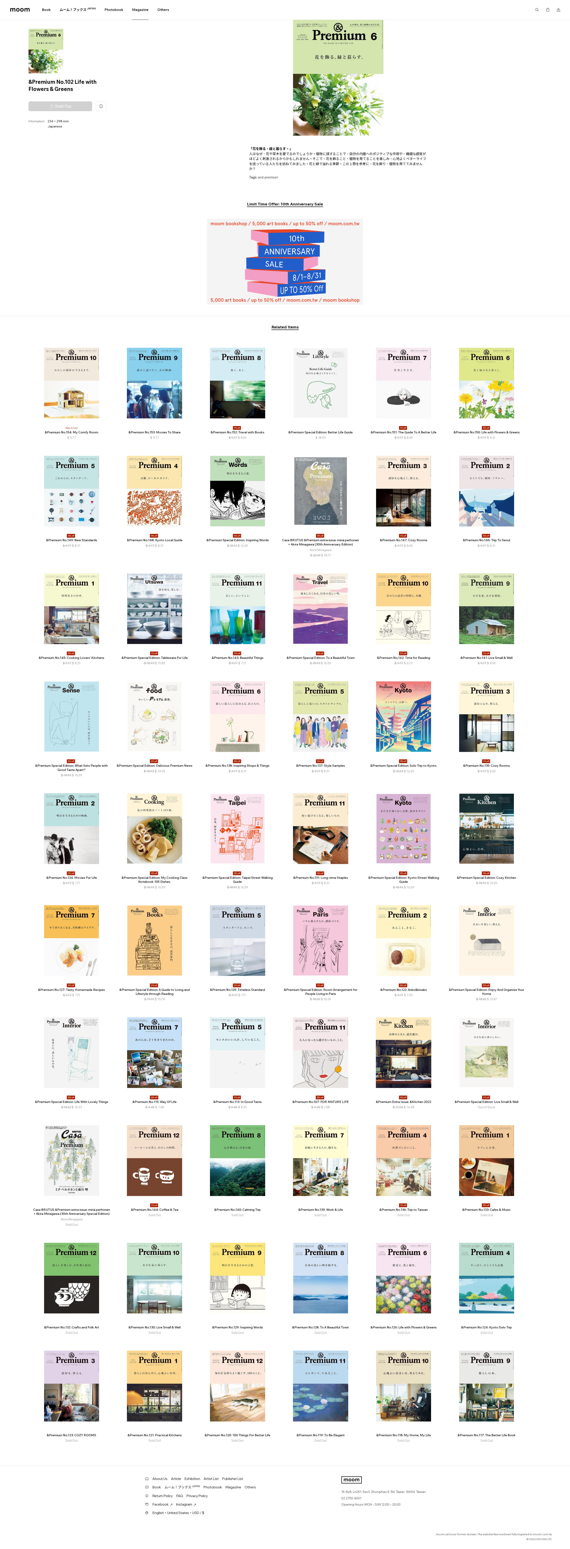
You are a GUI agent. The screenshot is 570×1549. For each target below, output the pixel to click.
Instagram (184, 1504)
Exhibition (192, 1479)
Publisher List (232, 1479)
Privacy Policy (197, 1496)
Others (163, 10)
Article (176, 1479)
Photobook (114, 10)
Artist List (211, 1479)
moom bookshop (20, 9)
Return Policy (163, 1496)
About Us (160, 1479)
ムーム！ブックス (78, 9)
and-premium (268, 177)
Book (46, 10)
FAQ (179, 1496)
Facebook (161, 1504)
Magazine (140, 10)
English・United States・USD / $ (178, 1513)
